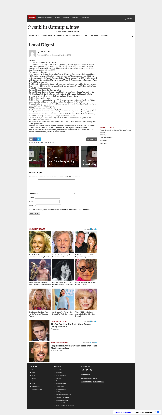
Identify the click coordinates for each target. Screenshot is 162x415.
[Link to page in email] (31, 139)
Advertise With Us (61, 375)
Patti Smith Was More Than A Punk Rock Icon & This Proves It (62, 284)
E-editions (75, 17)
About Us (58, 370)
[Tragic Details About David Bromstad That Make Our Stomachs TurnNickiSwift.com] (39, 352)
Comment (33, 193)
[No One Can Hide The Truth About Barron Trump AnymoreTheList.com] (39, 330)
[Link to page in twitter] (39, 139)
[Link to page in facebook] (35, 139)
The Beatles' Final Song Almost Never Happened (62, 256)
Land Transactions (106, 137)
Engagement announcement (63, 394)
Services (57, 17)
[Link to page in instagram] (90, 370)
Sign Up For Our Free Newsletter (65, 405)
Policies (58, 378)
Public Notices (85, 17)
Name (32, 197)
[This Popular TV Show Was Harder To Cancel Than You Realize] (40, 299)
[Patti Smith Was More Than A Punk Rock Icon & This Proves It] (63, 270)
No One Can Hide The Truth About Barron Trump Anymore (71, 326)
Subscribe (32, 17)
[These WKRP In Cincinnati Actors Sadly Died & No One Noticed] (86, 299)
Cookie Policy (99, 381)
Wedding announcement (62, 397)
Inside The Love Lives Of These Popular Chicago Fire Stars (85, 256)
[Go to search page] (131, 36)
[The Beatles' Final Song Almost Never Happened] (63, 242)
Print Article (91, 139)
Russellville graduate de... (96, 164)
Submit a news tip (61, 383)
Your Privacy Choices (144, 412)
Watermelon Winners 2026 (26, 162)
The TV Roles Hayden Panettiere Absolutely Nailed (39, 256)
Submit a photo (60, 386)
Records (80, 36)
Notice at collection (123, 412)
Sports (44, 36)
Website (32, 205)
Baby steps (103, 143)
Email (31, 201)
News (37, 36)
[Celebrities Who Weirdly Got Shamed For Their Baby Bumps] (63, 299)
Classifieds (66, 17)
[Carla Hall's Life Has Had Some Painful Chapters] (86, 270)
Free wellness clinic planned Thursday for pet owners (115, 131)
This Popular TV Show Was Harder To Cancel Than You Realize (38, 314)
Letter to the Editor (61, 403)
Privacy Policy (87, 381)
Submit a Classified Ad (62, 400)
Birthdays (103, 135)
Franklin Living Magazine (45, 17)
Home (31, 36)
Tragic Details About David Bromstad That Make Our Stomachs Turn (74, 347)
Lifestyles (60, 36)
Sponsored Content (37, 389)
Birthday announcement (62, 392)
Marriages (103, 140)
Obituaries (70, 36)
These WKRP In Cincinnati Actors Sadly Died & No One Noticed (85, 314)
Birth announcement (61, 389)
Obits (33, 383)
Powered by (86, 229)
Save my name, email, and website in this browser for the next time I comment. (61, 209)
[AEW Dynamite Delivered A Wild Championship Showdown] (40, 270)
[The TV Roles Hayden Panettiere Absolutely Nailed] (40, 242)
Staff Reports (45, 52)
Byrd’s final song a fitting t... (61, 163)
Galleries (89, 36)
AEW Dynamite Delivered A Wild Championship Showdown (40, 283)
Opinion (51, 36)
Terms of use (59, 381)
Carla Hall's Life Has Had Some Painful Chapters (85, 283)
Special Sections (101, 36)
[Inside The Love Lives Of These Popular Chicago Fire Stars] (86, 242)
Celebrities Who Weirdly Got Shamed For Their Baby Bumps (62, 313)
